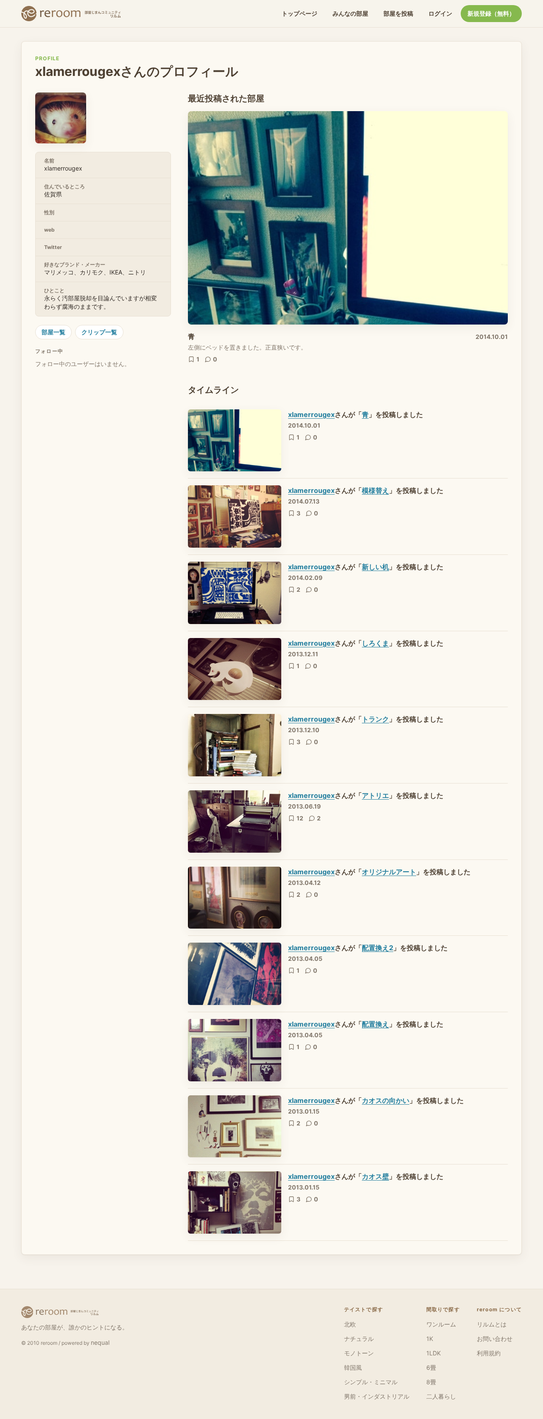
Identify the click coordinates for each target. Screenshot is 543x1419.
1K (429, 1338)
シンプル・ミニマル (370, 1381)
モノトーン (359, 1353)
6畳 (431, 1367)
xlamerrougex (311, 414)
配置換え (375, 1024)
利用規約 (489, 1353)
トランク (375, 719)
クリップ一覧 (99, 332)
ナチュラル (359, 1338)
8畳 (431, 1381)
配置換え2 (377, 947)
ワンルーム (441, 1324)
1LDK (433, 1353)
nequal (100, 1342)
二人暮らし (441, 1396)
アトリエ (375, 795)
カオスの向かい (385, 1100)
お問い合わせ (494, 1338)
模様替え (375, 490)
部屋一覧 (53, 332)
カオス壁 (375, 1176)
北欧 (350, 1324)
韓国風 (353, 1367)
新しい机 (375, 567)
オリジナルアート (389, 872)
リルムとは (492, 1324)
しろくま (375, 643)
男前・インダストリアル (376, 1396)
